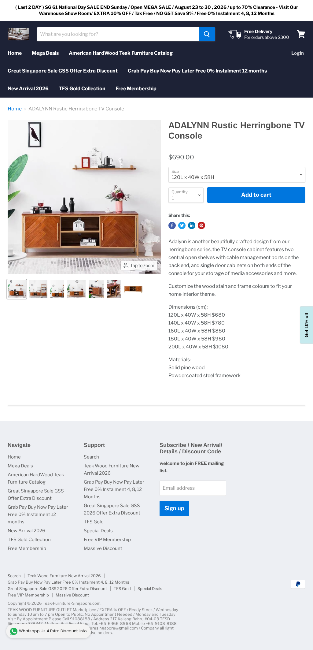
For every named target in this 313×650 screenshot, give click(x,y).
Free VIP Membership (107, 539)
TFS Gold (94, 522)
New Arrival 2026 (28, 88)
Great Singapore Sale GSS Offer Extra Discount (63, 71)
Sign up (174, 508)
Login (297, 53)
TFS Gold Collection (82, 88)
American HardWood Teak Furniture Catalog (121, 53)
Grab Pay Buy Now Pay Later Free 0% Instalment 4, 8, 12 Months (114, 489)
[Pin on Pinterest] (201, 225)
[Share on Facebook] (172, 225)
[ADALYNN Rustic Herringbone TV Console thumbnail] (17, 289)
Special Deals (98, 530)
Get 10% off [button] (306, 325)
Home (15, 53)
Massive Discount (103, 548)
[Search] (207, 34)
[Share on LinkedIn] (191, 225)
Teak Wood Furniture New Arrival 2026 (64, 575)
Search (91, 457)
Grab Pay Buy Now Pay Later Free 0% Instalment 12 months (197, 71)
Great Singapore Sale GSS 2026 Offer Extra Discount (57, 588)
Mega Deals (45, 53)
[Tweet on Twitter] (182, 225)
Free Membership (136, 88)
